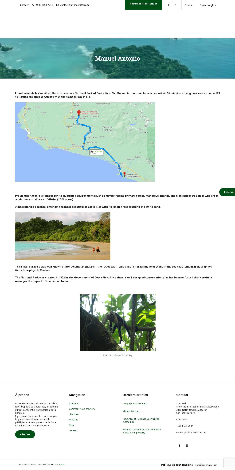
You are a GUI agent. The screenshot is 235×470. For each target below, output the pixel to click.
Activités (73, 419)
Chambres (74, 414)
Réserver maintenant (143, 3)
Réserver (25, 434)
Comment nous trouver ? (82, 408)
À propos (73, 403)
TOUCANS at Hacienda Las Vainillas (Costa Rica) (141, 420)
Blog (71, 425)
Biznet (61, 464)
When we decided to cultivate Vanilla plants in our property (142, 431)
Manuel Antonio (131, 411)
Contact (73, 430)
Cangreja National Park (135, 403)
